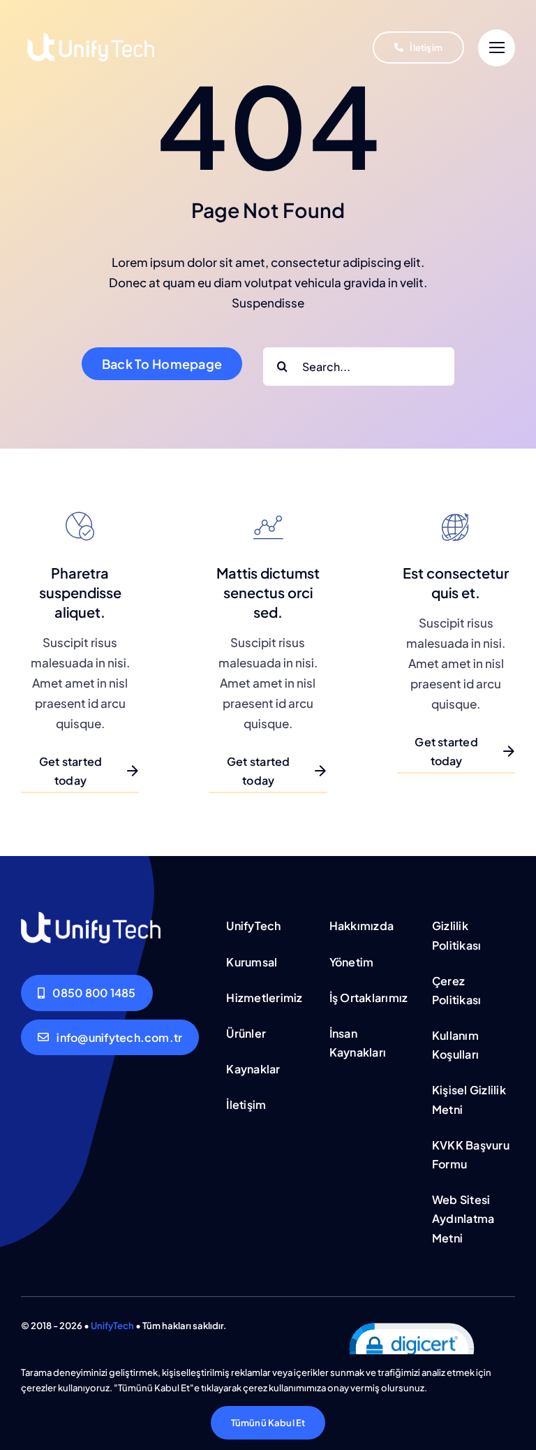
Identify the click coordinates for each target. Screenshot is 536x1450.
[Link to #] (496, 47)
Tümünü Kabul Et (268, 1422)
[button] (410, 1351)
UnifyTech (112, 1325)
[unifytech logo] (91, 17)
